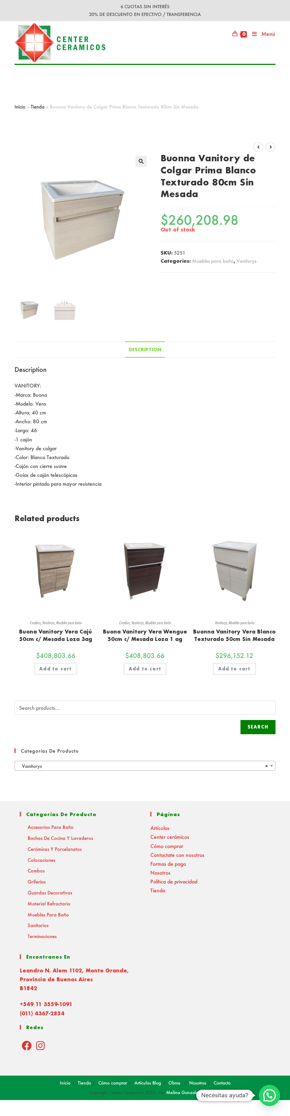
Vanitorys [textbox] (143, 766)
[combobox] (145, 766)
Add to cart (55, 668)
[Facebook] (27, 1045)
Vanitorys (246, 261)
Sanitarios (38, 925)
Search (258, 727)
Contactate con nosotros (177, 855)
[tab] (145, 350)
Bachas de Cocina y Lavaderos (60, 838)
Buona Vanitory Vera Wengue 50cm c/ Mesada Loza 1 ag (145, 635)
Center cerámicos (169, 836)
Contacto (222, 1083)
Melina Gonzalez (183, 1092)
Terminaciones (42, 936)
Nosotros (160, 872)
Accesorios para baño (51, 827)
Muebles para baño (213, 261)
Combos (35, 622)
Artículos (159, 828)
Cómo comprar (166, 846)
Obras (174, 1083)
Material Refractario (49, 903)
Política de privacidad (173, 881)
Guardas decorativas (50, 892)
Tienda (38, 107)
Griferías (37, 881)
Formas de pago (168, 863)
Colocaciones (41, 860)
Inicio (19, 107)
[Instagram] (40, 1045)
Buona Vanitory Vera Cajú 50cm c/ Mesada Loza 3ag (55, 635)
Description (145, 349)
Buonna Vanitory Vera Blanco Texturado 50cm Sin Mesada (234, 635)
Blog (156, 1083)
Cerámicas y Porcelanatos (55, 849)
